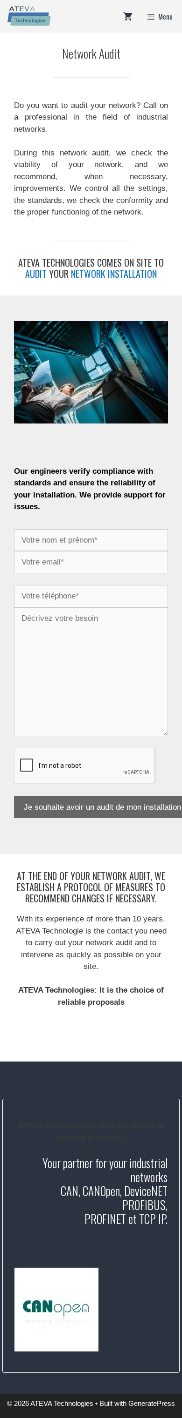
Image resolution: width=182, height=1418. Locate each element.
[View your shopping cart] (128, 16)
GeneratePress (151, 1403)
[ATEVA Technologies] (28, 16)
